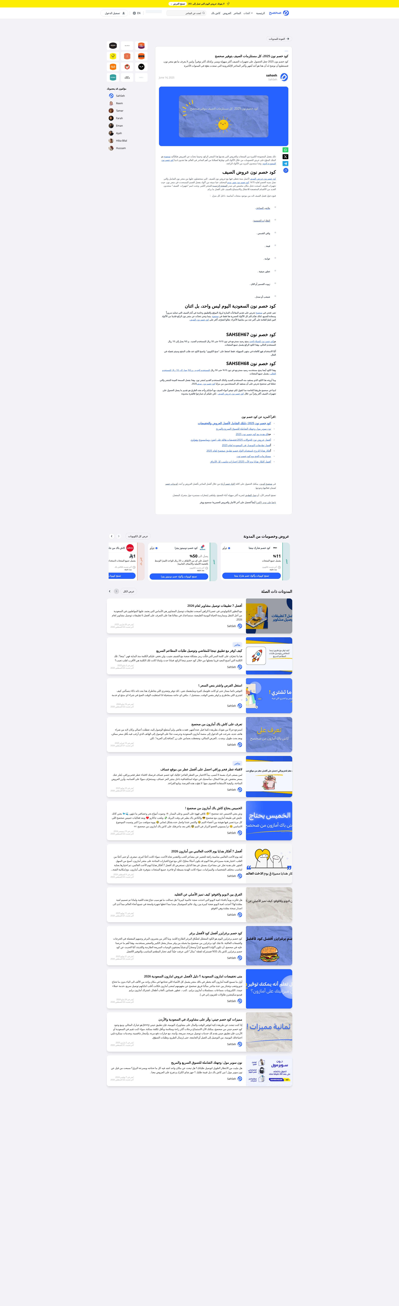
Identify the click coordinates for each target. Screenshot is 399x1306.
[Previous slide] (119, 536)
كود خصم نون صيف (206, 383)
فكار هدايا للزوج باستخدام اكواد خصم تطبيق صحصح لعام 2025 (238, 450)
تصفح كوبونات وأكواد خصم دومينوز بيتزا (179, 576)
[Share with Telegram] (285, 163)
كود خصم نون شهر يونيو (238, 182)
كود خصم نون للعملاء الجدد (261, 341)
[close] (350, 5)
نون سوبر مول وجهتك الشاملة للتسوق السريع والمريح (243, 428)
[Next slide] (112, 536)
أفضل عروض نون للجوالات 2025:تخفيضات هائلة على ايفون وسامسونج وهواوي (230, 440)
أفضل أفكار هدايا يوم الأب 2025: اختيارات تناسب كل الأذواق (240, 461)
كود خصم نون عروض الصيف (263, 178)
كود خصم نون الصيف (199, 319)
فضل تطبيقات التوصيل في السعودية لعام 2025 (246, 445)
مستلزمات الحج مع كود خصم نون (254, 456)
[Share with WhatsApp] (285, 149)
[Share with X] (285, 156)
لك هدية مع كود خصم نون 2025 (252, 434)
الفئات (246, 13)
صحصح (167, 156)
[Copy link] (285, 170)
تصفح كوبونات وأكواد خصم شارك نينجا (251, 575)
